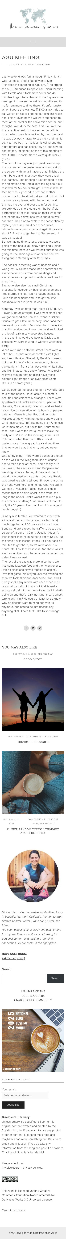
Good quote (33, 659)
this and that (42, 64)
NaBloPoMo (35, 819)
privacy (28, 1167)
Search (6, 969)
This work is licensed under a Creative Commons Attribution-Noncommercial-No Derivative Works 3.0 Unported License (28, 1195)
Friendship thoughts (33, 742)
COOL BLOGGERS (33, 995)
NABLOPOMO (25, 1000)
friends (37, 736)
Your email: (9, 1089)
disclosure (13, 1167)
